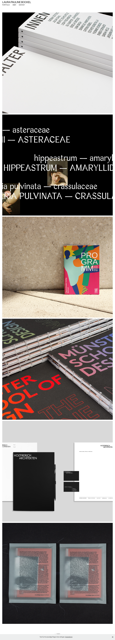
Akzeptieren (68, 637)
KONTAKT (22, 5)
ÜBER (14, 5)
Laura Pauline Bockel (16, 2)
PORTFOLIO (6, 5)
